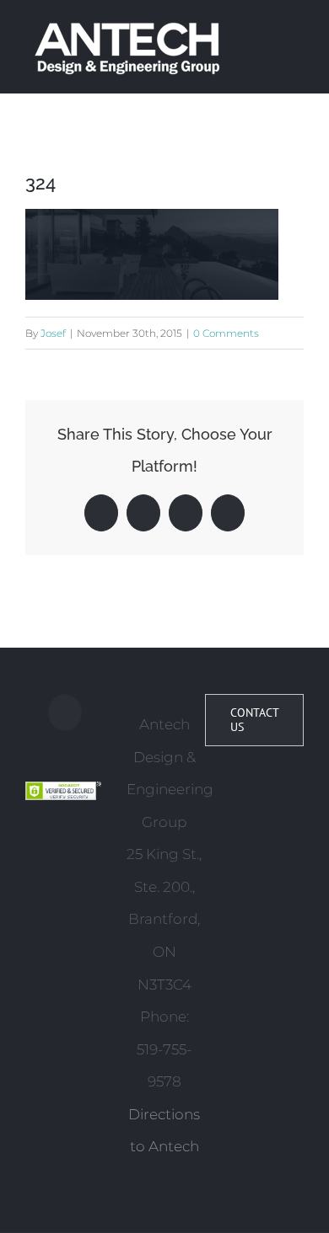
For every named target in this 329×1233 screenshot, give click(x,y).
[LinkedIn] (65, 712)
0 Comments (226, 333)
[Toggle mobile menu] (297, 28)
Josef (53, 333)
